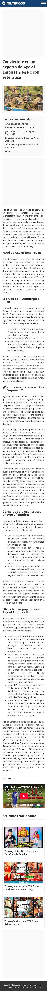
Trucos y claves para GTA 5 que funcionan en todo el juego (21, 888)
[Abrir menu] (43, 4)
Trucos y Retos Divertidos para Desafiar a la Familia (21, 853)
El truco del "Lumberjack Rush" (20, 127)
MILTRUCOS (15, 3)
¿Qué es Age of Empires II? (18, 123)
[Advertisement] (23, 33)
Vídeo (8, 151)
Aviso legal (38, 985)
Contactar (28, 985)
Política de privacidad (15, 987)
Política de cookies (33, 987)
